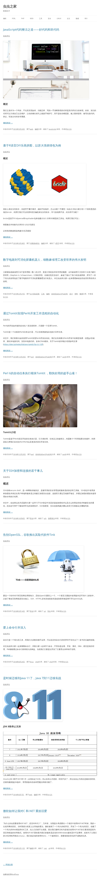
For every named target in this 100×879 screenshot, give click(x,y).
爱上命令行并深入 (14, 627)
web (31, 18)
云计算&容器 (34, 294)
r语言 (57, 243)
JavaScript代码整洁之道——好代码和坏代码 (31, 29)
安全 (49, 18)
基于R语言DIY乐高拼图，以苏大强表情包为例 (32, 145)
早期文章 (8, 864)
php (22, 18)
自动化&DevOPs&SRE (59, 294)
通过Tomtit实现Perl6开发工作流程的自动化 (31, 313)
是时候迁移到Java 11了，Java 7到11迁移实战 (32, 678)
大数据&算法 (34, 243)
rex (86, 18)
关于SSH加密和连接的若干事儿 (23, 470)
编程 (4, 18)
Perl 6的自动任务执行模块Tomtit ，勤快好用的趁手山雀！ (40, 373)
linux (59, 18)
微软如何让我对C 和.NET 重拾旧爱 (25, 811)
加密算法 (51, 518)
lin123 (69, 129)
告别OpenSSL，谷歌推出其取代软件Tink (29, 535)
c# (49, 848)
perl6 (64, 357)
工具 (40, 18)
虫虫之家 (10, 6)
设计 (71, 294)
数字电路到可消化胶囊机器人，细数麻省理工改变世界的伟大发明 (44, 259)
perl (13, 18)
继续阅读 (8, 123)
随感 (77, 18)
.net (45, 848)
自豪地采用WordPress (11, 874)
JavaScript (52, 129)
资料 (76, 294)
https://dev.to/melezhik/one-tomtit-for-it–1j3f (23, 344)
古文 (68, 18)
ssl (45, 611)
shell (37, 662)
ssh (45, 518)
